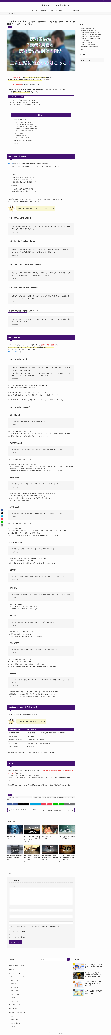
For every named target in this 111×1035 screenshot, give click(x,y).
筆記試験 (73, 797)
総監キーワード (16, 1016)
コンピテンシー (23, 797)
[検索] (103, 1)
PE (12, 969)
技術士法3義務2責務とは (21, 120)
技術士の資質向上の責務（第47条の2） (26, 131)
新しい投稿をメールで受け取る (17, 937)
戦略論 (14, 983)
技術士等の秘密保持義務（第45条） (25, 124)
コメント (12, 886)
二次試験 (35, 797)
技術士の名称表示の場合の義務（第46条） (27, 126)
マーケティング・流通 (17, 976)
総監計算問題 (15, 1019)
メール (11, 914)
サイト (11, 920)
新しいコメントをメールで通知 (17, 931)
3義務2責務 (11, 797)
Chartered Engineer (17, 965)
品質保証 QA (15, 1005)
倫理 (40, 797)
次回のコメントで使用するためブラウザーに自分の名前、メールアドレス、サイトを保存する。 (35, 926)
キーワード (15, 973)
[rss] (101, 1)
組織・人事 (15, 994)
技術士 (10, 27)
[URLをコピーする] (69, 804)
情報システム (15, 980)
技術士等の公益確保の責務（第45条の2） (26, 128)
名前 (11, 907)
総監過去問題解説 (16, 1023)
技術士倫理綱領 (18, 133)
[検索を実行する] (68, 959)
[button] (12, 804)
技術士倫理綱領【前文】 (22, 135)
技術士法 (10, 164)
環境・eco (14, 987)
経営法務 (14, 997)
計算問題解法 (15, 1026)
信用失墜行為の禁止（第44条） (24, 122)
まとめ (16, 143)
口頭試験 (44, 797)
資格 (8, 799)
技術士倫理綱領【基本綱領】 (23, 138)
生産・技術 (15, 990)
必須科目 (49, 797)
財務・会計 (15, 1001)
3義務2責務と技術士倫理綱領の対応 (24, 140)
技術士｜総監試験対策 (18, 1012)
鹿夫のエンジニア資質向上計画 (55, 5)
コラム (16, 797)
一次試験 (30, 797)
